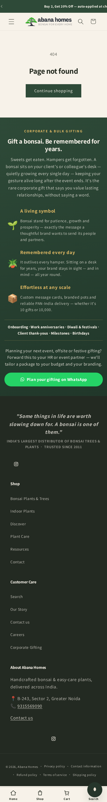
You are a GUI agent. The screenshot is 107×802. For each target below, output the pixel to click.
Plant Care (20, 536)
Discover (18, 523)
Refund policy (27, 775)
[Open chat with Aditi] (94, 789)
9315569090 (29, 706)
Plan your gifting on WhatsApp (57, 379)
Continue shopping (53, 91)
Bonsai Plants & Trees (29, 498)
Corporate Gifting (26, 647)
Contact (17, 561)
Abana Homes (28, 767)
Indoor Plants (22, 511)
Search (16, 596)
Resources (19, 549)
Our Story (18, 609)
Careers (17, 634)
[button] (11, 21)
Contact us (20, 622)
